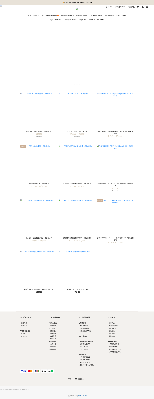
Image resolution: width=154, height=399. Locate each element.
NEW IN (36, 15)
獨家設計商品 (81, 15)
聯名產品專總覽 (85, 360)
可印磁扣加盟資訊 (114, 352)
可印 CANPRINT (82, 395)
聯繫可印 (112, 336)
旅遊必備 (53, 339)
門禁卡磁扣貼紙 (95, 15)
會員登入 (24, 333)
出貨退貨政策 (113, 326)
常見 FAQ (112, 323)
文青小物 (53, 344)
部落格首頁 (83, 20)
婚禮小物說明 (84, 347)
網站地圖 (112, 333)
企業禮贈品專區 (69, 20)
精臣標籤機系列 (66, 15)
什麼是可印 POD (85, 362)
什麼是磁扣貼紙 (114, 344)
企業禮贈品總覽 (85, 344)
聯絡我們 (92, 20)
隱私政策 (112, 331)
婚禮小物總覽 (84, 349)
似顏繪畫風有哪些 (85, 331)
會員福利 (24, 336)
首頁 (29, 15)
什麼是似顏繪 (84, 326)
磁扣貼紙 (53, 349)
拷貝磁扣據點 (113, 347)
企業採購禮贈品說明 (86, 341)
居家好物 (53, 336)
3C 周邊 (52, 328)
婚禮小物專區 (55, 20)
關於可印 (24, 323)
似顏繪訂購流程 (85, 328)
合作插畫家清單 (85, 357)
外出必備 (53, 333)
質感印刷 (53, 341)
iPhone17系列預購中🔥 (50, 15)
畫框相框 (53, 331)
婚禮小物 (53, 347)
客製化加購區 (121, 15)
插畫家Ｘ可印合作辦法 (87, 365)
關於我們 (100, 20)
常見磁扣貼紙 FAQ (115, 349)
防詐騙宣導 (112, 328)
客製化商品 (108, 15)
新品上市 (24, 326)
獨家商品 (53, 326)
